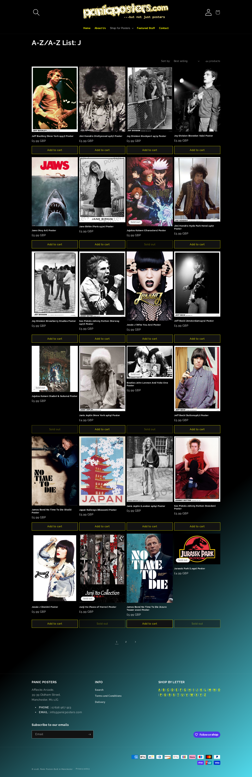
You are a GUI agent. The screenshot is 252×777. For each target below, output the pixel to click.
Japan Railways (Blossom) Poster (98, 510)
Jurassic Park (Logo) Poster (189, 568)
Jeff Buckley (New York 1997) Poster (53, 136)
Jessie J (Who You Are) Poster (144, 324)
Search (99, 689)
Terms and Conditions (108, 695)
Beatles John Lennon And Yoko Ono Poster (147, 384)
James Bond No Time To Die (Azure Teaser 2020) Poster (147, 608)
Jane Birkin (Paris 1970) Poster (96, 226)
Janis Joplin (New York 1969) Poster (99, 415)
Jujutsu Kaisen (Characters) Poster (146, 230)
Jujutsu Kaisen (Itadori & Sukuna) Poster (54, 396)
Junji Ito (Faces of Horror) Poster (97, 607)
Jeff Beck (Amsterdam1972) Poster (194, 321)
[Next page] (135, 642)
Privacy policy (83, 769)
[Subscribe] (89, 734)
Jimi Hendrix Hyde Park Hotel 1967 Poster (194, 227)
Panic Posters (46, 769)
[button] (36, 12)
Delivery (100, 702)
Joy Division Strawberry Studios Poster (54, 321)
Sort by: (165, 61)
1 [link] (116, 641)
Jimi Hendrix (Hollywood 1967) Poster (100, 136)
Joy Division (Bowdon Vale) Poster (193, 135)
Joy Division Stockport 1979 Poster (146, 136)
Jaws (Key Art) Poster (44, 230)
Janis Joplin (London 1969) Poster (146, 506)
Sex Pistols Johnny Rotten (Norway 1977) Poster (99, 322)
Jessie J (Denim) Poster (45, 607)
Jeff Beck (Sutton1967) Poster (191, 415)
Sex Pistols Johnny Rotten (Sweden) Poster (195, 507)
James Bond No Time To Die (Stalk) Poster (52, 511)
